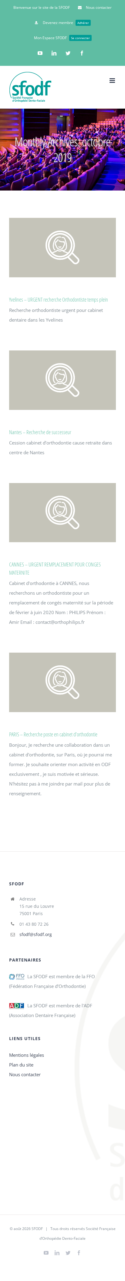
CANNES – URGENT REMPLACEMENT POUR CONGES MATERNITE (61, 512)
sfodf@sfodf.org (35, 934)
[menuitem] (41, 7)
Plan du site (21, 1065)
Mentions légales (26, 1055)
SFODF (37, 1228)
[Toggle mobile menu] (113, 80)
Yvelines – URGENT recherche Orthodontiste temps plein (61, 247)
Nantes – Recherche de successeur (61, 380)
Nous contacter (25, 1074)
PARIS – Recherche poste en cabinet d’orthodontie (61, 682)
